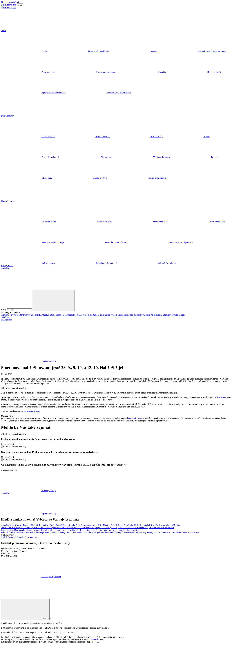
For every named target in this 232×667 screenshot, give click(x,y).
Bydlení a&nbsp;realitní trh (167, 315)
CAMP (4, 537)
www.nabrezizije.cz (31, 411)
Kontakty (107, 527)
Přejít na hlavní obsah (10, 2)
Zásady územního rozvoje (88, 532)
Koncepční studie (90, 315)
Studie (53, 315)
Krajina (182, 315)
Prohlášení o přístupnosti (27, 537)
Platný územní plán (68, 532)
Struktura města (34, 530)
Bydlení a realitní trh (164, 525)
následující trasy (135, 418)
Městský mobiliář (143, 315)
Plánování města (8, 532)
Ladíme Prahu (220, 397)
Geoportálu (94, 639)
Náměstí (107, 315)
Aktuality (5, 315)
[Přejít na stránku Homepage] (9, 5)
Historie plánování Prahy (23, 527)
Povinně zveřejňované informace (55, 527)
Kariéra (37, 527)
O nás (4, 527)
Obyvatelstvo (84, 530)
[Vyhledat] (21, 288)
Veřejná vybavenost (99, 530)
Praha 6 (79, 315)
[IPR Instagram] (103, 340)
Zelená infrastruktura (190, 532)
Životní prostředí (133, 530)
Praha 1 (114, 315)
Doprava (27, 315)
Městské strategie (37, 532)
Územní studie (69, 315)
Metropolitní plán (52, 532)
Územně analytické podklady (134, 532)
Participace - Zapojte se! (170, 532)
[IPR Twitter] (62, 340)
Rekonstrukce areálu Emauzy (162, 527)
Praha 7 (59, 315)
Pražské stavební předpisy (110, 532)
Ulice (100, 315)
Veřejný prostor (16, 315)
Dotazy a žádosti (119, 527)
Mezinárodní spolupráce (92, 527)
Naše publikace (75, 527)
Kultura (57, 530)
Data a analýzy (7, 530)
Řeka (153, 315)
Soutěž (121, 315)
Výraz (4, 310)
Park (126, 315)
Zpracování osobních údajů (138, 527)
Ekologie (35, 315)
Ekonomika (121, 530)
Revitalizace (44, 315)
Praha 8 (131, 315)
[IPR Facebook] (21, 340)
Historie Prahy (47, 530)
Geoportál (12, 537)
